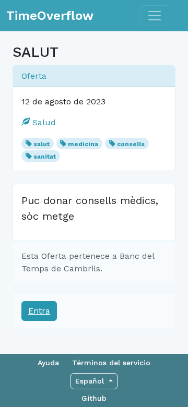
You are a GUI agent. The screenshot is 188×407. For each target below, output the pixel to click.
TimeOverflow (49, 15)
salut (41, 144)
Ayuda (48, 362)
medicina (83, 144)
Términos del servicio (111, 362)
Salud (43, 122)
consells (131, 144)
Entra (39, 311)
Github (94, 398)
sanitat (44, 156)
